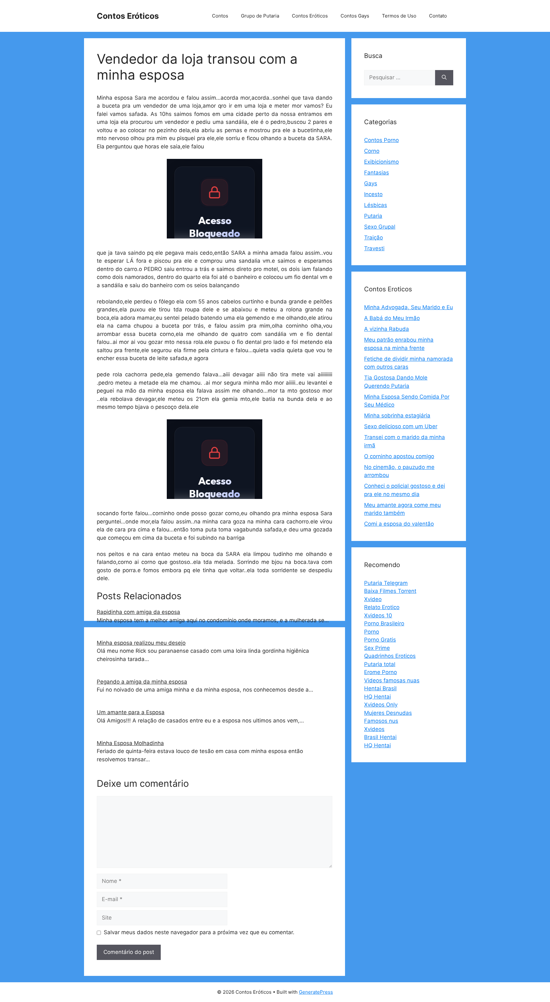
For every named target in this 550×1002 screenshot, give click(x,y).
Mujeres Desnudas (388, 713)
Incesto (373, 194)
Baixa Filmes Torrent (390, 591)
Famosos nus (381, 721)
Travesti (374, 248)
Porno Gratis (380, 639)
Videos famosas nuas (392, 680)
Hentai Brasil (380, 688)
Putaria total (379, 664)
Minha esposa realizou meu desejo (141, 643)
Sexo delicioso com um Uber (400, 426)
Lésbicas (375, 205)
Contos (220, 16)
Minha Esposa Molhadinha (130, 743)
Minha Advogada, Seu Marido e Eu (408, 307)
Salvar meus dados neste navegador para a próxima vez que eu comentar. (199, 932)
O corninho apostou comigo (399, 456)
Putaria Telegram (386, 583)
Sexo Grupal (379, 227)
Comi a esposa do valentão (399, 524)
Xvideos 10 (378, 615)
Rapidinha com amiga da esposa (138, 612)
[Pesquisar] (444, 77)
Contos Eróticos (128, 16)
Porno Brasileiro (384, 623)
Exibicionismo (381, 162)
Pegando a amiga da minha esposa (142, 682)
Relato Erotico (381, 607)
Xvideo (373, 599)
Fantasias (376, 172)
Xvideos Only (381, 704)
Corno (371, 151)
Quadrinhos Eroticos (390, 656)
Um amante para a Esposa (131, 712)
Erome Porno (380, 672)
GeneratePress (316, 992)
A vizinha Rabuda (386, 329)
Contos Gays (355, 16)
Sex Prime (377, 648)
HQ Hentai (377, 696)
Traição (373, 237)
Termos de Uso (399, 16)
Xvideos (374, 729)
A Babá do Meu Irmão (392, 318)
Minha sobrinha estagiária (397, 415)
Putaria (373, 216)
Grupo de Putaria (260, 16)
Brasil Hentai (380, 737)
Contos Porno (381, 140)
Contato (438, 16)
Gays (370, 183)
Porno (371, 632)
